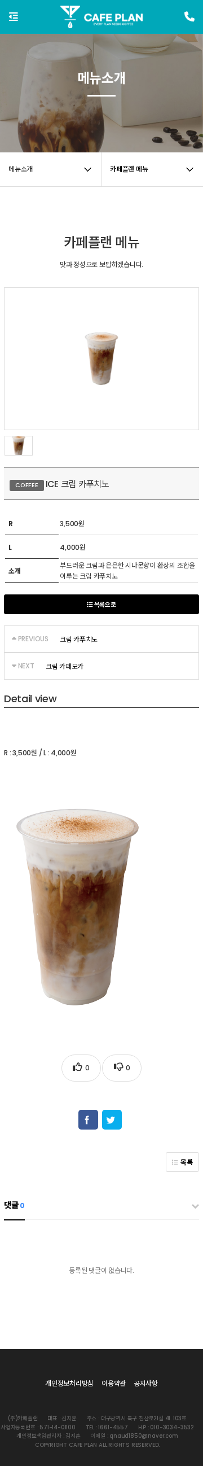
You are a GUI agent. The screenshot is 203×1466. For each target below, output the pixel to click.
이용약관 (114, 1383)
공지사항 (146, 1383)
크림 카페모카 (64, 666)
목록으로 (104, 605)
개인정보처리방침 (69, 1383)
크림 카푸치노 (79, 639)
